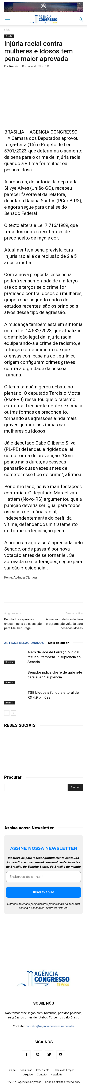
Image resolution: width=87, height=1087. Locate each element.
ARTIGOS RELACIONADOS (24, 643)
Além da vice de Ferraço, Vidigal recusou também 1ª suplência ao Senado (54, 657)
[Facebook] (26, 1054)
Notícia (13, 66)
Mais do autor (58, 643)
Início (7, 29)
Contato (42, 1074)
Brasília (8, 36)
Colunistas (26, 1070)
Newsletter (57, 1074)
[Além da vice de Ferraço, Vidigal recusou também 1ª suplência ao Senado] (14, 657)
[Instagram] (38, 1054)
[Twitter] (49, 1054)
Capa (12, 1070)
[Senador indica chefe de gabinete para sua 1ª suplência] (14, 677)
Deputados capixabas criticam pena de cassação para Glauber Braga (23, 623)
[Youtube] (60, 1054)
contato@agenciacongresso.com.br (50, 1026)
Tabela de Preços (63, 1070)
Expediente (42, 1070)
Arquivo (28, 1074)
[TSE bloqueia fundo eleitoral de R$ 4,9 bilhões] (14, 697)
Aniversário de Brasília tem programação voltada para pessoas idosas (64, 623)
